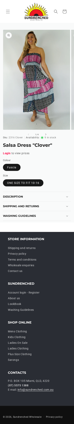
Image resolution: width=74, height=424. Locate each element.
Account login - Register (23, 292)
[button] (8, 11)
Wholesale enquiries (21, 265)
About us (14, 298)
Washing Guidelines (21, 309)
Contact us (15, 271)
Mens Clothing (17, 331)
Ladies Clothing (18, 348)
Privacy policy (17, 253)
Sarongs (13, 359)
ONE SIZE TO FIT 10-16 (23, 182)
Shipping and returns (22, 248)
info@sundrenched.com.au (36, 389)
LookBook (14, 303)
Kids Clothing (17, 337)
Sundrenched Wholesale (27, 416)
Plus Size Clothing (20, 354)
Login (7, 153)
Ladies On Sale (17, 342)
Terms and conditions (22, 259)
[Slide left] (28, 134)
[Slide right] (45, 134)
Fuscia (11, 167)
